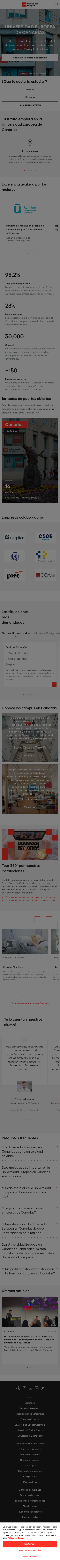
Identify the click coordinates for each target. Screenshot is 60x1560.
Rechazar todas (30, 1556)
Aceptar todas (30, 1544)
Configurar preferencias (30, 1550)
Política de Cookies (16, 1538)
